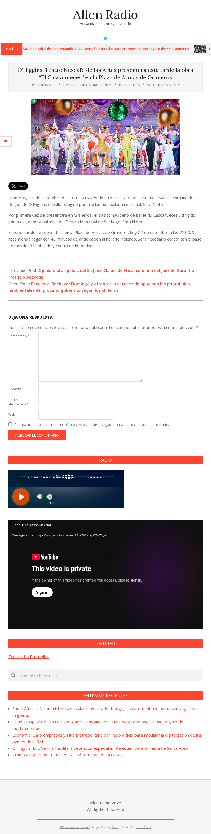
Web (11, 414)
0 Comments (169, 84)
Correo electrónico (18, 402)
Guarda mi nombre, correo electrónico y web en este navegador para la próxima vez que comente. (91, 424)
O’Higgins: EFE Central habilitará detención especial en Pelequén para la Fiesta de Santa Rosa (100, 748)
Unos (115, 827)
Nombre (16, 389)
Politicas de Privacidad (75, 827)
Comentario (19, 336)
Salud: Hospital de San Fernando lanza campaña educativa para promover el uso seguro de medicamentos (92, 49)
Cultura (132, 84)
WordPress (143, 827)
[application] (105, 574)
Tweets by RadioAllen (28, 656)
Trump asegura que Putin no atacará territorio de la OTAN (67, 754)
